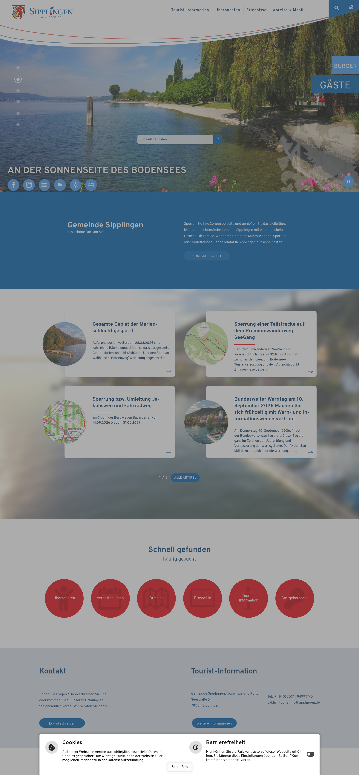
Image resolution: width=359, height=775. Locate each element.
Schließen (179, 767)
